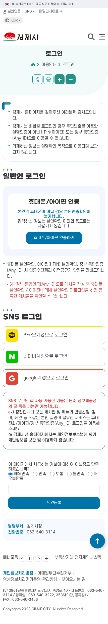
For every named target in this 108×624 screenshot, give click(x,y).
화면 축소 (71, 79)
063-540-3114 (41, 532)
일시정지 (30, 558)
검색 (91, 37)
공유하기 (37, 79)
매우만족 (21, 474)
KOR (15, 20)
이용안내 (49, 65)
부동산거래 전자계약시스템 (78, 557)
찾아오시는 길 (73, 579)
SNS (29, 11)
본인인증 (14, 11)
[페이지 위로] (97, 540)
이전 (22, 558)
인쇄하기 (48, 79)
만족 (42, 474)
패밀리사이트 (49, 11)
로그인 (68, 65)
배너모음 (46, 558)
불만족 (78, 474)
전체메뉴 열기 (102, 37)
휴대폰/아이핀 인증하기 (54, 238)
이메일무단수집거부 (54, 573)
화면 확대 (60, 79)
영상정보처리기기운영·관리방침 (30, 579)
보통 (59, 474)
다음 (38, 558)
